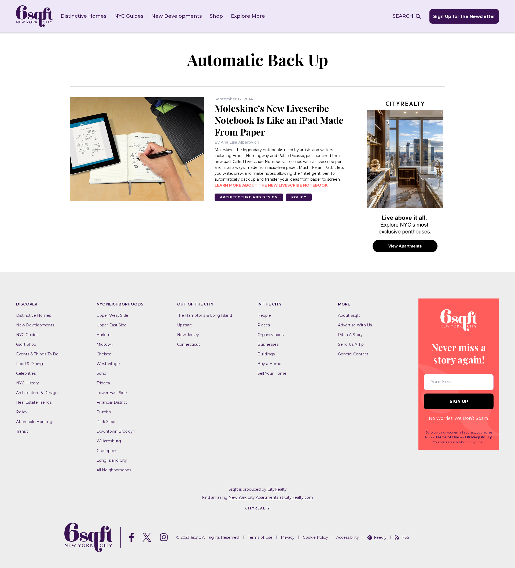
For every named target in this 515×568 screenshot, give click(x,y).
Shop (216, 16)
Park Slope (107, 421)
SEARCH (403, 16)
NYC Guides (128, 16)
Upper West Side (112, 315)
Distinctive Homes (83, 16)
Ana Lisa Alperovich (240, 142)
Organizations (271, 334)
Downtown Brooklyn (116, 431)
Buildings (266, 354)
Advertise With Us (355, 325)
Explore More (248, 16)
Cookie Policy (315, 537)
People (264, 315)
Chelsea (104, 354)
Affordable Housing (34, 421)
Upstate (184, 325)
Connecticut (188, 344)
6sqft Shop (26, 344)
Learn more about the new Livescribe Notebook (271, 185)
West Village (108, 363)
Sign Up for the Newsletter (464, 16)
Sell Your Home (272, 373)
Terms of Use (447, 437)
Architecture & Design (37, 392)
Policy (298, 197)
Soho (101, 373)
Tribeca (103, 383)
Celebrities (26, 373)
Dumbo (104, 412)
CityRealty (277, 489)
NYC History (27, 383)
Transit (22, 431)
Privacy (288, 537)
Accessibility (347, 537)
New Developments (176, 16)
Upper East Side (112, 325)
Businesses (268, 344)
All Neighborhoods (114, 470)
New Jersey (188, 334)
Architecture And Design (249, 197)
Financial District (112, 402)
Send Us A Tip (351, 344)
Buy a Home (269, 363)
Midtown (105, 344)
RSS (405, 537)
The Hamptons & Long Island (204, 315)
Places (264, 325)
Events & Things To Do (37, 354)
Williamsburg (109, 441)
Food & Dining (29, 363)
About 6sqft (349, 315)
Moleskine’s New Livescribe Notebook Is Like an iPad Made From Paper (279, 120)
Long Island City (112, 460)
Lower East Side (112, 392)
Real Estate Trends (34, 402)
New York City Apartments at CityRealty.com (271, 497)
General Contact (353, 354)
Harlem (104, 334)
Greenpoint (107, 450)
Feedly (380, 537)
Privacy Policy (479, 437)
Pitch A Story (350, 334)
